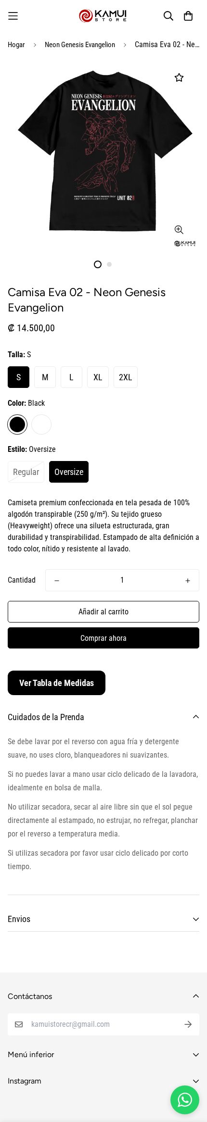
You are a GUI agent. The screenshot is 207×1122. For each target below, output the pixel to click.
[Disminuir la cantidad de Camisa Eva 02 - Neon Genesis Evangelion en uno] (57, 581)
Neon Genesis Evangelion (80, 44)
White (41, 424)
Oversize (68, 472)
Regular (26, 472)
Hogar (16, 44)
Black (17, 424)
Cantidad (22, 580)
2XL (125, 377)
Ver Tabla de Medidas (56, 683)
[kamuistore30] (103, 15)
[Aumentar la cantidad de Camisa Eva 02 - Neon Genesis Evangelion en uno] (188, 581)
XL (98, 377)
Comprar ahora (103, 638)
